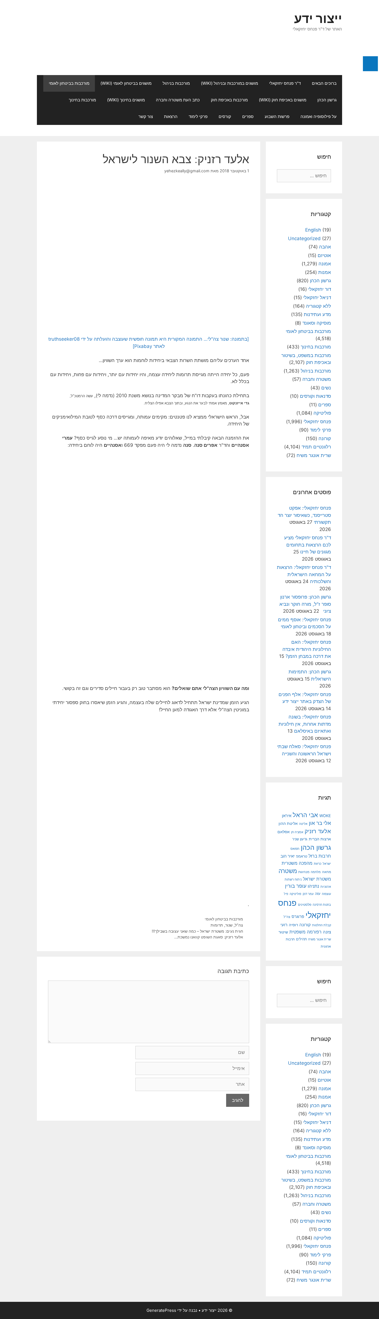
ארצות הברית (320, 839)
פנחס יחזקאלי (317, 421)
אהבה (325, 247)
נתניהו (313, 886)
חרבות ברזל (320, 856)
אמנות (324, 272)
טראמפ (301, 856)
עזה (317, 894)
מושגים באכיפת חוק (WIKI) (282, 99)
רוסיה (293, 924)
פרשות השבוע (277, 116)
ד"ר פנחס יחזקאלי (285, 83)
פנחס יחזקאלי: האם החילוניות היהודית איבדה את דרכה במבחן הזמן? (306, 649)
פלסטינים (304, 905)
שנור (229, 925)
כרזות (317, 864)
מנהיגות (303, 872)
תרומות (217, 925)
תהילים (301, 939)
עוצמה (326, 894)
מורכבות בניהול (176, 83)
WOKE (325, 815)
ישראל (327, 864)
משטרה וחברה (316, 379)
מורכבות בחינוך (82, 99)
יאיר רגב (288, 856)
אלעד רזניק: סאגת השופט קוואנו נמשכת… (208, 937)
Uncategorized (304, 238)
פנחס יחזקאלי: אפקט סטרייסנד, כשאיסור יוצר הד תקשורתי (304, 515)
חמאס (294, 849)
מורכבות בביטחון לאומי (69, 83)
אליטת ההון (288, 823)
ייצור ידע (318, 18)
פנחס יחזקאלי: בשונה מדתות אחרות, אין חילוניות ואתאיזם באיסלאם (305, 724)
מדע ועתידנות (317, 314)
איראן (286, 815)
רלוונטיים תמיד (316, 447)
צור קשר (145, 116)
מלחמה (316, 872)
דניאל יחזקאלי (317, 297)
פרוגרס (298, 916)
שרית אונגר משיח (314, 455)
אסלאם (283, 832)
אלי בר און (320, 823)
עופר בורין (295, 886)
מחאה (326, 872)
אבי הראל (305, 814)
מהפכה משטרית (297, 863)
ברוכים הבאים (324, 83)
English (313, 230)
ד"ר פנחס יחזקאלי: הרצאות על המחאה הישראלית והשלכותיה (304, 574)
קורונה (325, 438)
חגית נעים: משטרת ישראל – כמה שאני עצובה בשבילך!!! (197, 931)
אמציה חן (297, 832)
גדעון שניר (299, 839)
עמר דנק (308, 894)
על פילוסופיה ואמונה (318, 116)
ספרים (248, 116)
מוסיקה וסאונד (316, 323)
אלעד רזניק (318, 831)
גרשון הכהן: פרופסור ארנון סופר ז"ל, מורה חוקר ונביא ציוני (305, 604)
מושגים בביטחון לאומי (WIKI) (125, 83)
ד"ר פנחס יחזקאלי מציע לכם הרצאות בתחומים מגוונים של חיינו (307, 545)
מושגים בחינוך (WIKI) (126, 99)
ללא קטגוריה (318, 306)
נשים (326, 388)
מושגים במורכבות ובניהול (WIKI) (229, 83)
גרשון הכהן (327, 99)
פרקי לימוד (198, 116)
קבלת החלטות (321, 925)
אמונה (325, 263)
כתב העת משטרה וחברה (178, 99)
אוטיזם (324, 255)
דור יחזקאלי (319, 289)
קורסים (225, 116)
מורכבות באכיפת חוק (229, 99)
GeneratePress (161, 1310)
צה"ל (239, 925)
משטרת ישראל (317, 879)
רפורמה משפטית (305, 932)
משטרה (288, 871)
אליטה (303, 824)
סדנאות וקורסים (315, 396)
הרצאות (171, 116)
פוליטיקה (322, 413)
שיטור (283, 932)
